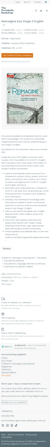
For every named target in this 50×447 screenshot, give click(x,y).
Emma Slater (34, 32)
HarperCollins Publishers (23, 43)
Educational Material (14, 260)
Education (42, 257)
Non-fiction (6, 360)
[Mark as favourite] (3, 25)
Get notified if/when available (17, 55)
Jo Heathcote (11, 29)
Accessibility (6, 437)
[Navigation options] (46, 10)
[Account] (46, 2)
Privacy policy (31, 434)
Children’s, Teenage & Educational (17, 257)
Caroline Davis (33, 29)
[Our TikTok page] (16, 425)
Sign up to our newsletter (15, 402)
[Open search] (35, 10)
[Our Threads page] (12, 425)
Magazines (6, 366)
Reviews (7, 248)
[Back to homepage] (7, 10)
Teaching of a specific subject (18, 266)
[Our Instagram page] (7, 425)
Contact (37, 2)
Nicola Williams (12, 32)
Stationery (6, 369)
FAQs (3, 434)
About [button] (26, 2)
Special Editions (8, 372)
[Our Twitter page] (2, 425)
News (18, 2)
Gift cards (6, 375)
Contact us (6, 411)
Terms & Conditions (15, 434)
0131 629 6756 (7, 415)
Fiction (4, 358)
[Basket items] (41, 10)
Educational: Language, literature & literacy (24, 263)
